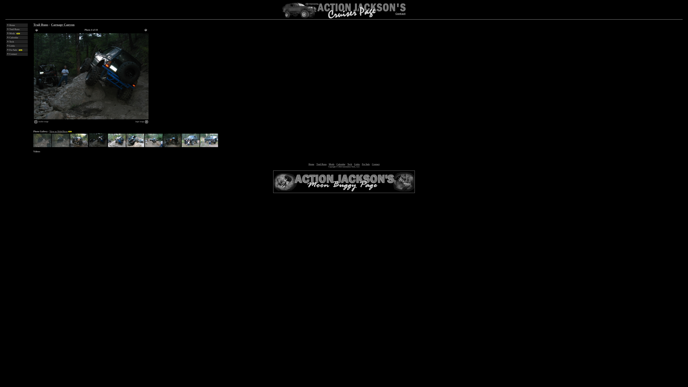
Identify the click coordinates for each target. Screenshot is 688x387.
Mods (331, 164)
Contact (376, 164)
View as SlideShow (58, 131)
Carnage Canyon (63, 25)
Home (311, 164)
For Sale (366, 164)
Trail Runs (40, 25)
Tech (349, 164)
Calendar (340, 164)
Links (357, 164)
